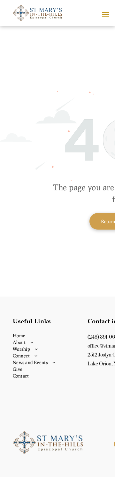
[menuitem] (48, 335)
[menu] (105, 14)
